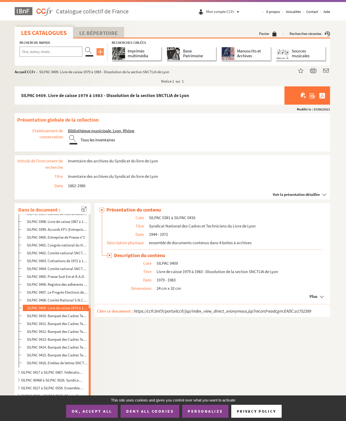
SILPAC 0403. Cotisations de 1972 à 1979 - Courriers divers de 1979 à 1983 (57, 260)
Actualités (293, 11)
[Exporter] (312, 95)
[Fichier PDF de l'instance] (322, 95)
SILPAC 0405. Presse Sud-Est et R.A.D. (56, 276)
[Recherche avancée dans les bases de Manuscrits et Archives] (229, 54)
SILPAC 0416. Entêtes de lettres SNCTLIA (57, 362)
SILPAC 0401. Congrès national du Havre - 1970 (57, 245)
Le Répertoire (98, 32)
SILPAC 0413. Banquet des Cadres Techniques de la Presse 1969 (57, 339)
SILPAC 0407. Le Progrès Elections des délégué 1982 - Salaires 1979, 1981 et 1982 (57, 292)
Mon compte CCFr (220, 11)
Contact (312, 11)
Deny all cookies (150, 411)
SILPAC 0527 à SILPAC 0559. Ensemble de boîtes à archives (52, 388)
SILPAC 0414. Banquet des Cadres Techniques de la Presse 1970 (57, 347)
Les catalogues (44, 33)
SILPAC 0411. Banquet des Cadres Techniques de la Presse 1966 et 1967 (57, 323)
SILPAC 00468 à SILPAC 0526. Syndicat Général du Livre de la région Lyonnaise (52, 380)
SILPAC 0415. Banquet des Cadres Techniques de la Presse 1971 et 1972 (57, 355)
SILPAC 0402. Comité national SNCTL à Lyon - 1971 (57, 253)
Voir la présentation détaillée (296, 194)
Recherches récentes (305, 33)
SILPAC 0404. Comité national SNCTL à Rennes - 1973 (57, 268)
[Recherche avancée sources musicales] (284, 54)
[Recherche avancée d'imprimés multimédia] (120, 54)
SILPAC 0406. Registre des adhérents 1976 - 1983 (57, 284)
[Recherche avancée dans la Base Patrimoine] (174, 54)
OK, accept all (92, 411)
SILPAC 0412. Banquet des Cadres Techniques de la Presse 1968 (57, 331)
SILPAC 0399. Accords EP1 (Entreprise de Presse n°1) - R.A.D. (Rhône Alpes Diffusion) (57, 229)
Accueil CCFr (25, 71)
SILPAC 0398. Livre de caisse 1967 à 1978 (57, 221)
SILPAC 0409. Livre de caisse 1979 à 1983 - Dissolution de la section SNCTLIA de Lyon (57, 307)
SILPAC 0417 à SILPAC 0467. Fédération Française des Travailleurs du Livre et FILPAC (52, 372)
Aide (326, 11)
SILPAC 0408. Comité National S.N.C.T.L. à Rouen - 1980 (57, 300)
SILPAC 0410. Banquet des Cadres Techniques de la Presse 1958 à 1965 (57, 315)
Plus (313, 296)
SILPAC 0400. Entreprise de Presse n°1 (56, 237)
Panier (264, 33)
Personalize (205, 411)
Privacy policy (256, 411)
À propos (273, 11)
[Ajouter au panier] (303, 95)
